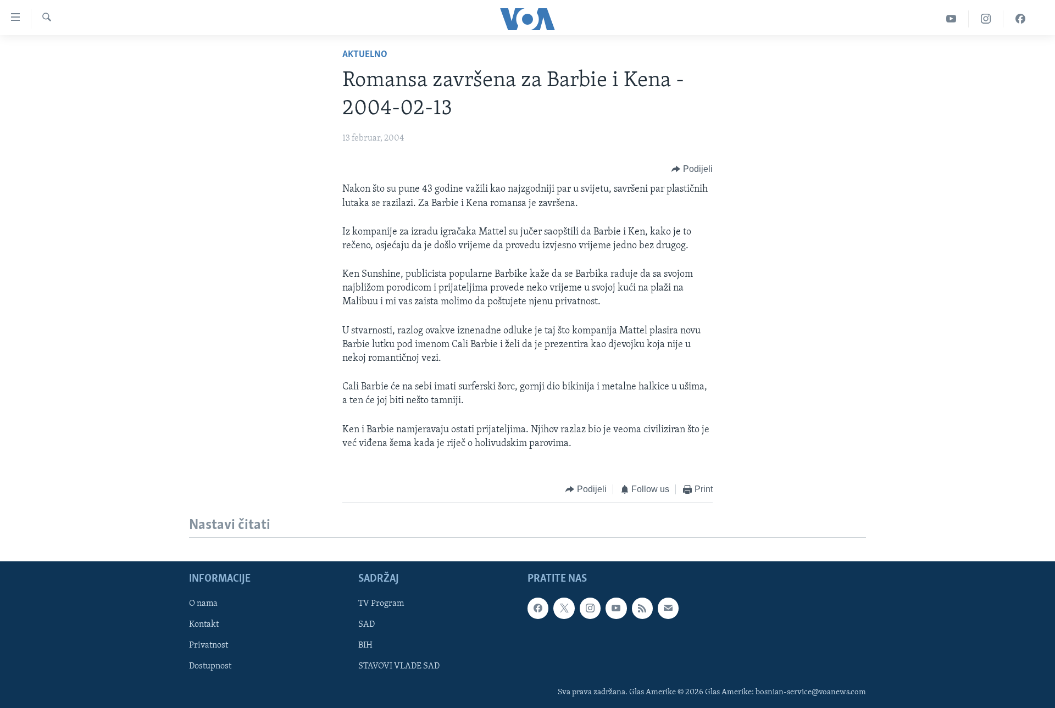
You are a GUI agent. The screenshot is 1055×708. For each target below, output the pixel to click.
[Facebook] (1020, 18)
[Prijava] (668, 608)
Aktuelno (364, 55)
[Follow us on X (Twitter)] (563, 608)
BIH (365, 646)
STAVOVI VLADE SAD (399, 666)
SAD (366, 625)
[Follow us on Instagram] (590, 608)
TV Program (381, 604)
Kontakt (204, 625)
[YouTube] (951, 18)
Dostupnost (210, 666)
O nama (203, 604)
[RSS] (642, 608)
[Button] (692, 169)
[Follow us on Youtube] (616, 608)
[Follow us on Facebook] (538, 608)
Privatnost (208, 646)
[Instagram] (986, 18)
